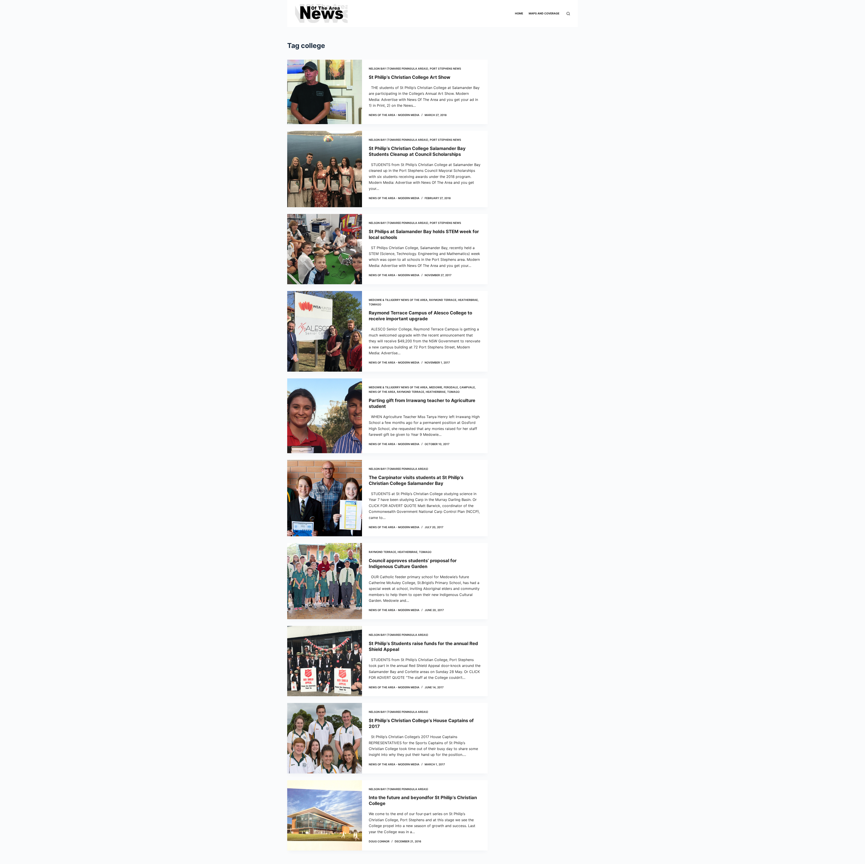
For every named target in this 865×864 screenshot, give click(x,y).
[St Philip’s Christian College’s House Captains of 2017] (324, 738)
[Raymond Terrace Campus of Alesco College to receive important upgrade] (324, 331)
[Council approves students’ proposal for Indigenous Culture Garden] (324, 581)
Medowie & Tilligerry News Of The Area (398, 300)
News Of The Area (382, 391)
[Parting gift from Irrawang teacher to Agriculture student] (324, 415)
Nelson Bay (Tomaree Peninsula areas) (398, 68)
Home (519, 13)
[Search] (568, 13)
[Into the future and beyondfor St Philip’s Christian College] (324, 815)
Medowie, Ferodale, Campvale (452, 387)
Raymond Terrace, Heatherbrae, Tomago (428, 391)
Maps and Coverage (544, 13)
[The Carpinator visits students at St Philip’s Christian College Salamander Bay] (324, 498)
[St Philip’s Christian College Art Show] (324, 92)
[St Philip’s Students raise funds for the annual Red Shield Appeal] (324, 661)
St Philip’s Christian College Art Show (409, 77)
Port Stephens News (445, 68)
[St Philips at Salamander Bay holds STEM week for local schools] (324, 249)
